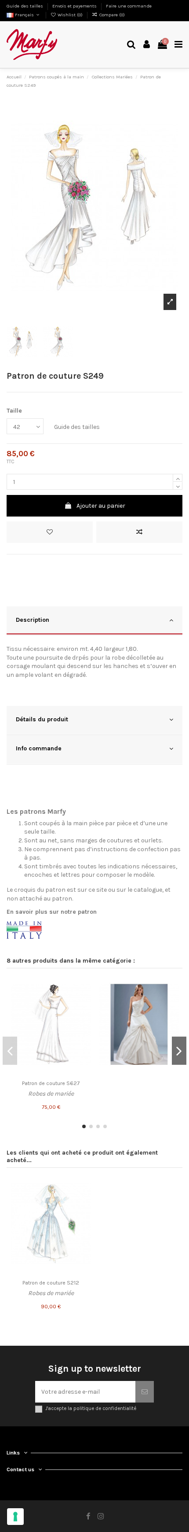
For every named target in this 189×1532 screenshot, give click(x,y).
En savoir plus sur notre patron (52, 912)
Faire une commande (129, 6)
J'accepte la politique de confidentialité (90, 1408)
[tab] (94, 621)
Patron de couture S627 (51, 1083)
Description (32, 620)
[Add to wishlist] (50, 532)
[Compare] (84, 1001)
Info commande (39, 748)
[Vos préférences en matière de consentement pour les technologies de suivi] (15, 1516)
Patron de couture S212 (50, 1283)
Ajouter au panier (100, 505)
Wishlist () (70, 15)
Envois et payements (75, 6)
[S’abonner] (144, 1392)
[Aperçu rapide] (84, 1016)
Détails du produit (42, 719)
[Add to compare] (139, 532)
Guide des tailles (25, 6)
